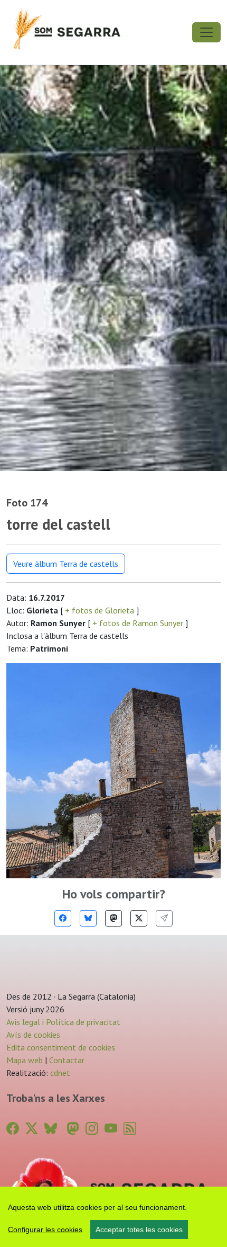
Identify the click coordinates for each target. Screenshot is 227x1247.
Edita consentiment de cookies (60, 1047)
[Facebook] (62, 918)
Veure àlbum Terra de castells (65, 563)
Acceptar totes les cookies (139, 1229)
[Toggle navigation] (206, 32)
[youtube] (111, 1128)
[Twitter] (138, 918)
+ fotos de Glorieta (99, 610)
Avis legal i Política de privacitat (63, 1022)
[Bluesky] (88, 918)
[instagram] (92, 1128)
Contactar (66, 1060)
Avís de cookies (33, 1034)
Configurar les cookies (45, 1229)
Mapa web (24, 1060)
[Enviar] (164, 918)
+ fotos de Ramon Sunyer (137, 623)
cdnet (59, 1072)
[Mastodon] (113, 918)
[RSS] (130, 1128)
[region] (113, 1217)
